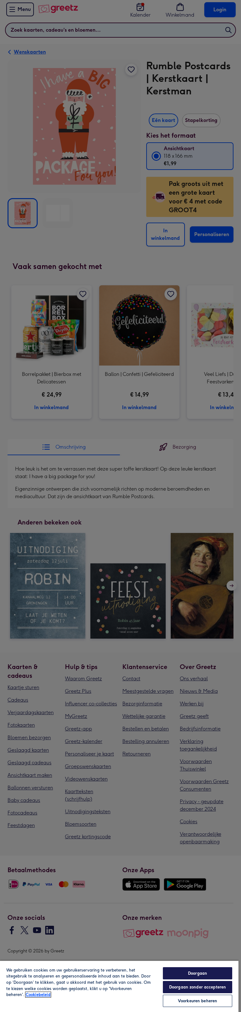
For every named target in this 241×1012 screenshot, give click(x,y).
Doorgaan (197, 973)
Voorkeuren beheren (197, 1001)
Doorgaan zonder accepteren (197, 987)
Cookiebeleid (38, 994)
